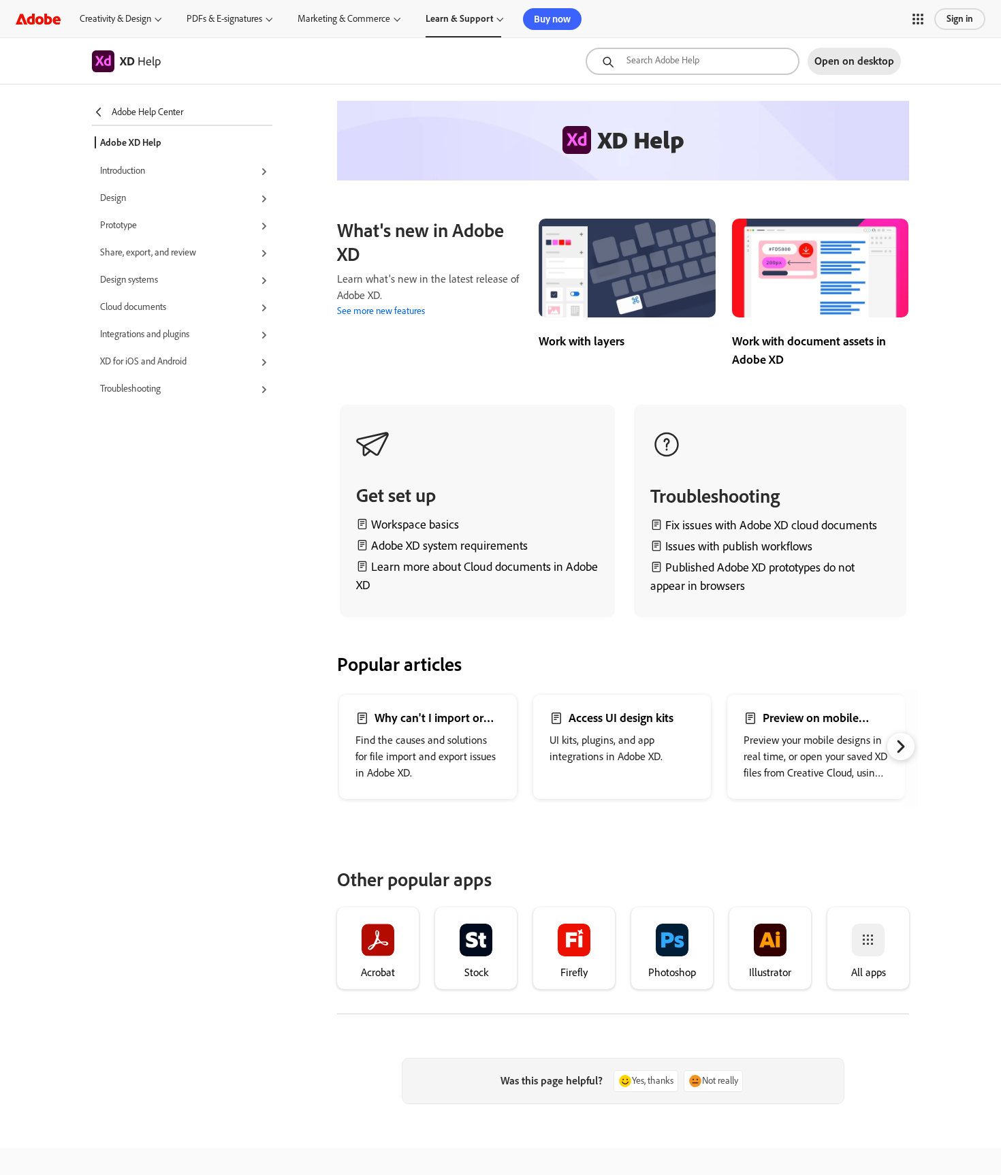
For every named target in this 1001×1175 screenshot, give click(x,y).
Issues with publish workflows (738, 546)
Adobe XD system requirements (449, 545)
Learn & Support (459, 19)
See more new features (381, 311)
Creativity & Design (115, 19)
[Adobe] (38, 18)
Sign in (960, 19)
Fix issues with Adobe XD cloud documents (771, 525)
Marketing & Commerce (344, 19)
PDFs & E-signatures (224, 19)
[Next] (901, 746)
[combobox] (692, 61)
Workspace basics (415, 524)
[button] (918, 19)
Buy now (552, 19)
